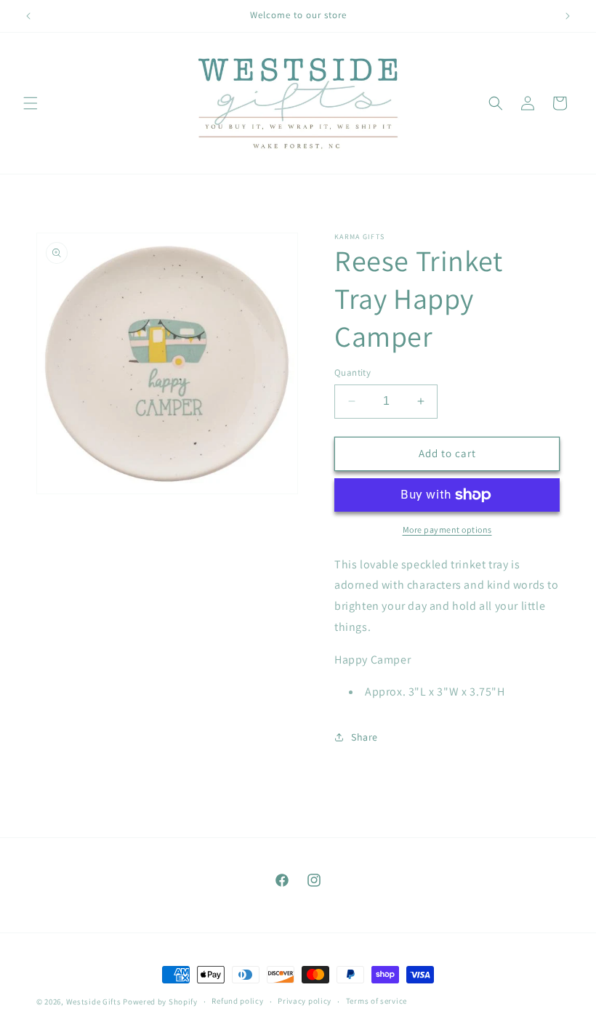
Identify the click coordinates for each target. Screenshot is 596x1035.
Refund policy (237, 1001)
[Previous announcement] (28, 16)
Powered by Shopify (160, 1001)
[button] (31, 103)
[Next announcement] (568, 16)
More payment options (447, 529)
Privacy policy (304, 1001)
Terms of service (376, 1001)
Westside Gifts (93, 1001)
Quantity (352, 372)
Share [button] (364, 737)
